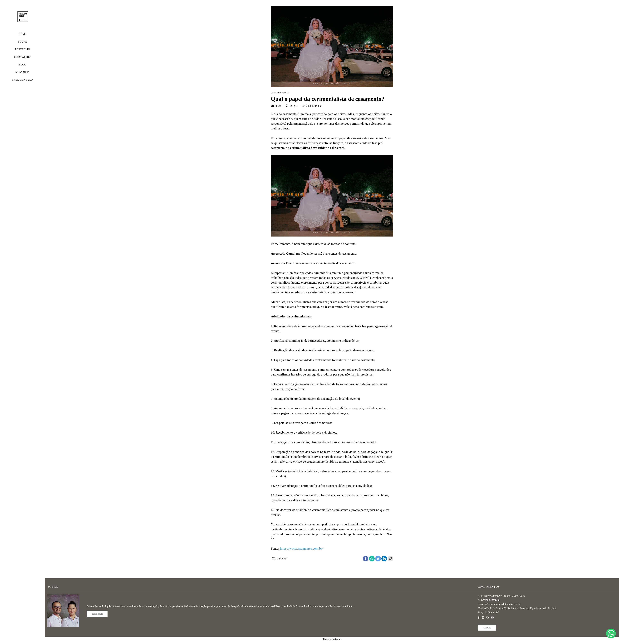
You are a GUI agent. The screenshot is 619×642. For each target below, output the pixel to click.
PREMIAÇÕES (22, 57)
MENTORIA (22, 72)
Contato (487, 627)
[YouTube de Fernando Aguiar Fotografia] (492, 617)
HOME (23, 34)
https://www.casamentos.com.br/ (301, 548)
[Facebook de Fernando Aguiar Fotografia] (479, 617)
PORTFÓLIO (22, 49)
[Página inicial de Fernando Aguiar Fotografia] (22, 16)
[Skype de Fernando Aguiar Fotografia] (487, 617)
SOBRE (22, 41)
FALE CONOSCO (22, 79)
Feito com (332, 639)
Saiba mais (97, 613)
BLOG (22, 64)
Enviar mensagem (490, 600)
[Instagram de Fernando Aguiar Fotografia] (483, 617)
